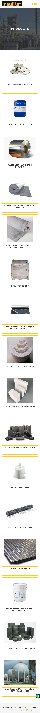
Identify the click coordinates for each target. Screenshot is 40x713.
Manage (30, 710)
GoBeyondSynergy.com (17, 710)
